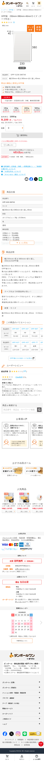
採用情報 (27, 745)
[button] (36, 757)
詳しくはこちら (7, 571)
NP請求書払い (31, 538)
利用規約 (20, 739)
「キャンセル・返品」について (14, 174)
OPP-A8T (25, 329)
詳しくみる (9, 511)
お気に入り (9, 145)
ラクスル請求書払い (27, 540)
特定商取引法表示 (33, 739)
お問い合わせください (22, 569)
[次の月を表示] (40, 622)
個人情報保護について (9, 742)
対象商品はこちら (22, 640)
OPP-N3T (15, 342)
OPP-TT (35, 342)
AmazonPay (15, 540)
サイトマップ (9, 739)
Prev (2, 47)
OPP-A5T (25, 342)
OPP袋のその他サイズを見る (21, 358)
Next (42, 47)
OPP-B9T (15, 329)
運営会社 (17, 745)
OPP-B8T (34, 329)
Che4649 (19, 377)
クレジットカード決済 (9, 538)
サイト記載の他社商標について (31, 742)
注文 (41, 743)
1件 (24, 371)
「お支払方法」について (12, 171)
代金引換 (22, 538)
